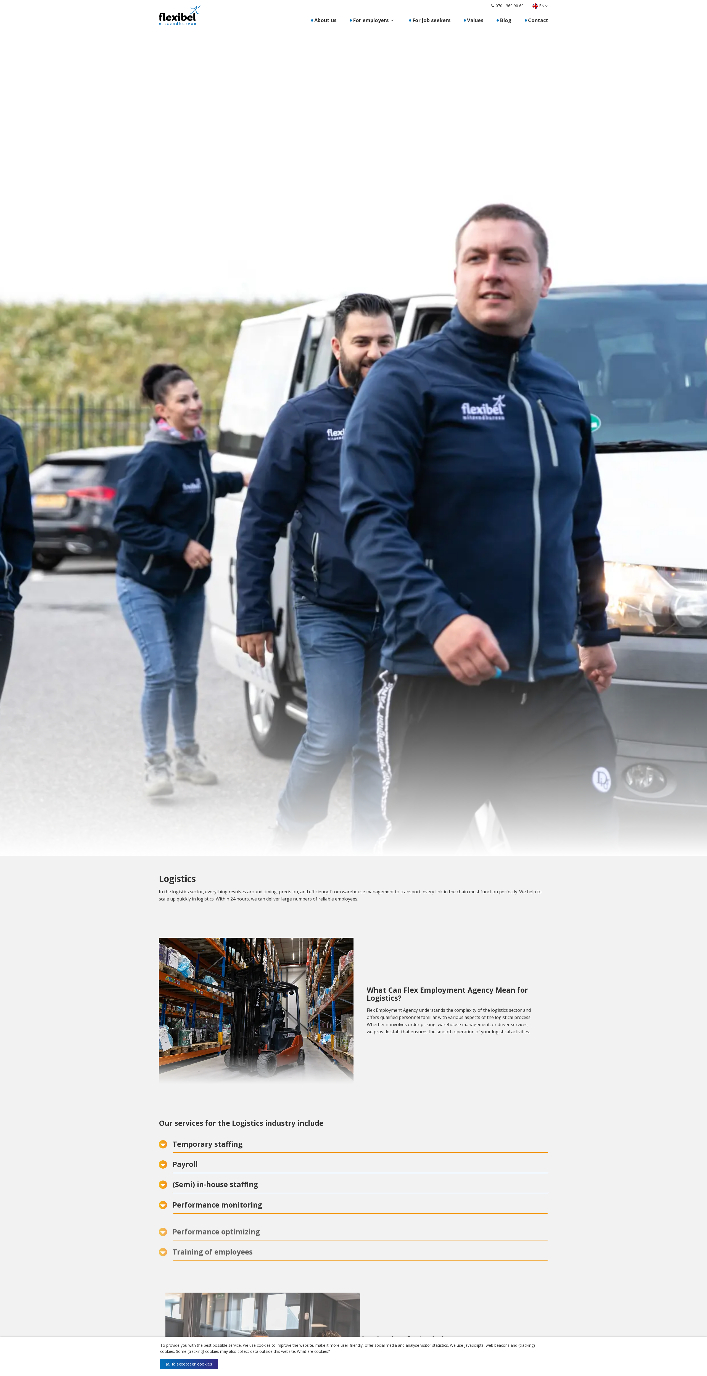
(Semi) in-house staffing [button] (215, 1184)
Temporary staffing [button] (207, 1144)
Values (475, 20)
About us (325, 20)
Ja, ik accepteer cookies (189, 1364)
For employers (371, 20)
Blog (505, 20)
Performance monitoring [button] (217, 1205)
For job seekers (431, 20)
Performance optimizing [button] (216, 1225)
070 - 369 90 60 (510, 5)
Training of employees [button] (213, 1245)
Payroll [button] (185, 1164)
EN (541, 5)
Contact (538, 20)
